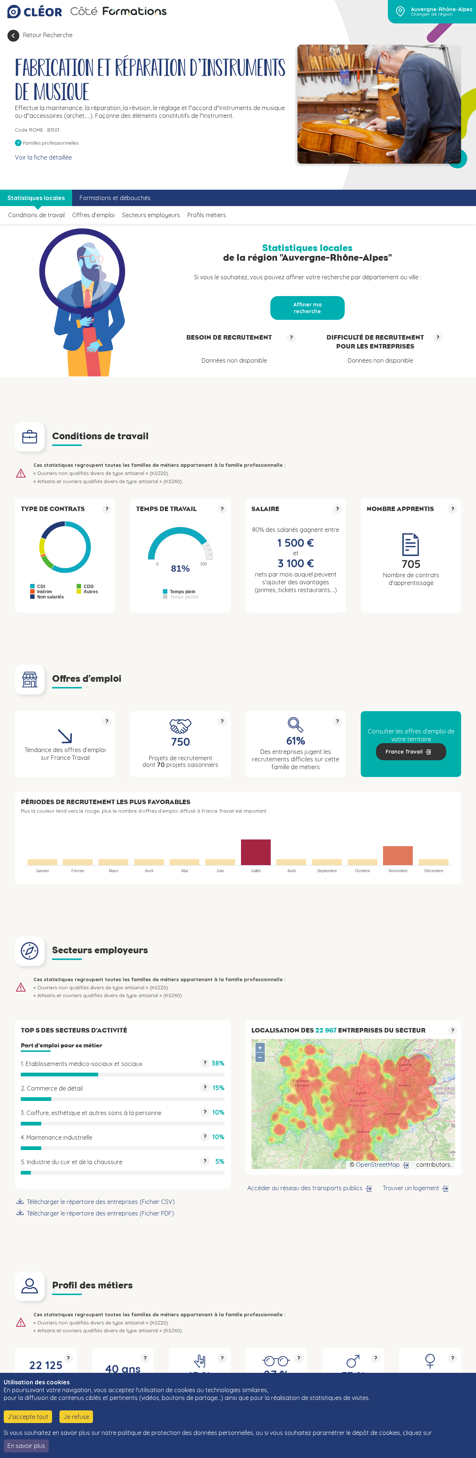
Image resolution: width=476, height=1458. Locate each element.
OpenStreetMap (378, 1164)
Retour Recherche (48, 35)
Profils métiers (206, 215)
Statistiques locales (36, 198)
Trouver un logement (411, 1188)
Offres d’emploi (93, 215)
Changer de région (432, 14)
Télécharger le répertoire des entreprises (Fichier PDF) (100, 1213)
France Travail (404, 751)
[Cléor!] (34, 11)
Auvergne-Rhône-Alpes (441, 9)
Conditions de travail (36, 215)
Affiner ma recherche (307, 308)
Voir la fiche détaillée (43, 157)
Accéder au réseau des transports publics (305, 1188)
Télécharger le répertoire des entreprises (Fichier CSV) (101, 1201)
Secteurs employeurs (151, 215)
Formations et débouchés (115, 198)
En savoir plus (26, 1445)
